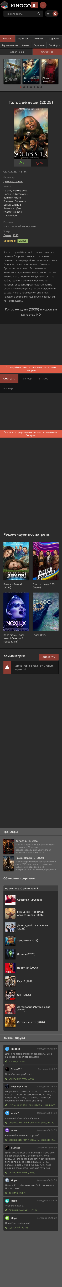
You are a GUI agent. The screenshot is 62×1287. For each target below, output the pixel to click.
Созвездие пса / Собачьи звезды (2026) (33, 1122)
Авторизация (34, 5)
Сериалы (54, 38)
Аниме (25, 45)
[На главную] (15, 5)
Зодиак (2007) (17, 1193)
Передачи (39, 45)
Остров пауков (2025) (22, 1078)
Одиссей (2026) (18, 1227)
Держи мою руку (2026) (23, 1210)
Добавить (49, 657)
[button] (21, 87)
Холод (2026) (17, 1061)
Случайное (47, 51)
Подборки (54, 45)
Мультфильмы (10, 45)
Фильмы (38, 38)
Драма (7, 235)
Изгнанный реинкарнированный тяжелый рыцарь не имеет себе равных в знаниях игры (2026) (33, 1105)
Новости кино (16, 51)
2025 (15, 235)
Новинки (23, 38)
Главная (7, 38)
